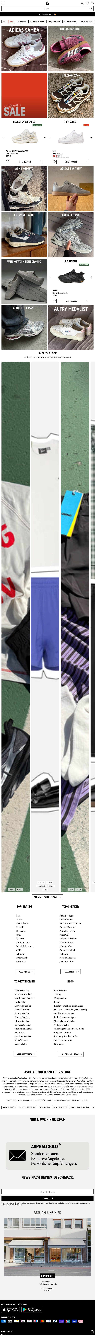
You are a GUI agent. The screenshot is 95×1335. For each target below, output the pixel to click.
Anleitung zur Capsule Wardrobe (69, 1028)
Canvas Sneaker (21, 1017)
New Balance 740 (68, 957)
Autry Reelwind (85, 21)
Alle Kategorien (24, 1054)
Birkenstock (21, 957)
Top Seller (21, 21)
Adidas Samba (70, 21)
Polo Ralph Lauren (24, 946)
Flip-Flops (19, 1032)
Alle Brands (24, 972)
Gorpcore (58, 1043)
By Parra (20, 938)
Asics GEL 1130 (67, 961)
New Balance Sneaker (24, 998)
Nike (18, 915)
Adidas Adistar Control (70, 923)
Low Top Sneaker (22, 1005)
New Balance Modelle (64, 1020)
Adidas (19, 919)
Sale (11, 21)
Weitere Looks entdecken (45, 897)
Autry (18, 934)
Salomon (20, 953)
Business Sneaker (22, 1024)
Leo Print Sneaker (22, 1036)
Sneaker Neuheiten (27, 1107)
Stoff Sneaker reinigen (64, 1013)
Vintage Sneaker (61, 1024)
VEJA (18, 949)
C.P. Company (22, 942)
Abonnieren (47, 1198)
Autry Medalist (54, 21)
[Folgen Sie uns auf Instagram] (92, 1331)
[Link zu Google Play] (31, 1310)
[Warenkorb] (92, 3)
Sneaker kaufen (9, 1107)
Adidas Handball (37, 21)
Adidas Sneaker (60, 1107)
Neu (4, 21)
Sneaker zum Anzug (63, 1040)
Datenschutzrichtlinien (51, 1203)
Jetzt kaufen (25, 162)
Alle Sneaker (71, 972)
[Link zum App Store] (10, 1310)
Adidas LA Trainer (68, 938)
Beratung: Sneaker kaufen (66, 1036)
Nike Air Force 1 (67, 942)
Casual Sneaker (21, 1009)
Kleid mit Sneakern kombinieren (68, 1005)
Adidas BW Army (67, 927)
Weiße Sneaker (21, 990)
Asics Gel (64, 934)
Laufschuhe (19, 1001)
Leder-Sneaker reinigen (65, 1017)
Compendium (60, 998)
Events (57, 1001)
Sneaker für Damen (23, 1028)
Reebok (19, 927)
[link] (47, 3)
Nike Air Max (66, 946)
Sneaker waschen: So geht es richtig (70, 1009)
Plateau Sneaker (21, 1013)
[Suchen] (90, 8)
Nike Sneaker (44, 1107)
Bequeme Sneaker (62, 1032)
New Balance (22, 923)
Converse (20, 930)
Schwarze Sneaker (22, 994)
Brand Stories (60, 990)
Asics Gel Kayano (68, 930)
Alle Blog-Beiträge (70, 1054)
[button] (7, 162)
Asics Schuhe (20, 1043)
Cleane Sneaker (21, 1020)
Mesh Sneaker (21, 1040)
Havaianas (21, 961)
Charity (57, 994)
